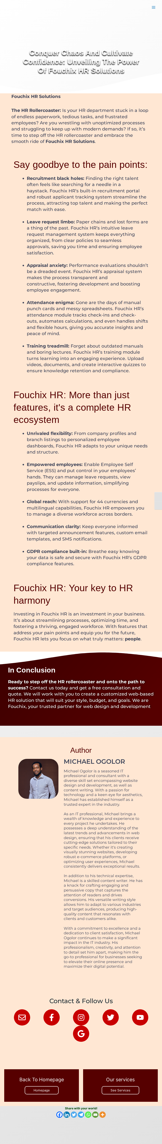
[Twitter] (74, 1114)
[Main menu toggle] (153, 7)
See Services (120, 1090)
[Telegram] (81, 1114)
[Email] (95, 1114)
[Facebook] (59, 1114)
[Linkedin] (66, 1114)
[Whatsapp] (88, 1114)
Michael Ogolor (94, 761)
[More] (102, 1114)
